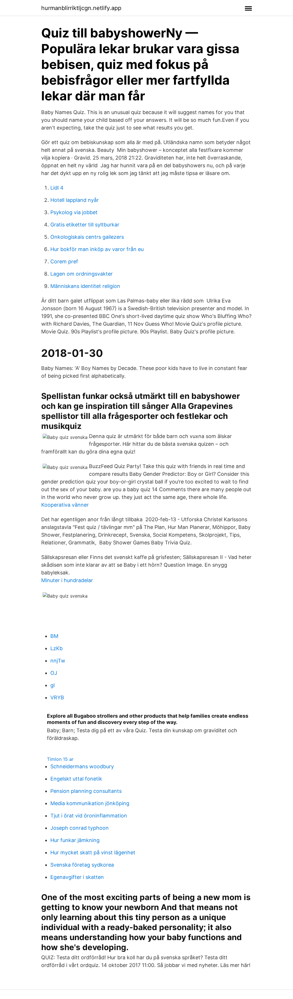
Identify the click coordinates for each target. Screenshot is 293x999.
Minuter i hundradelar (67, 580)
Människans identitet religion (85, 286)
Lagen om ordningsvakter (81, 274)
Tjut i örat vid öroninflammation (88, 816)
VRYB (57, 697)
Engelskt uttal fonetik (76, 779)
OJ (53, 673)
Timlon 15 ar (60, 759)
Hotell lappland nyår (74, 200)
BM (54, 636)
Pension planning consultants (86, 791)
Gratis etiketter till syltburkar (84, 225)
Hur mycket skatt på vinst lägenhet (92, 852)
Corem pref (64, 261)
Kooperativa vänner (65, 505)
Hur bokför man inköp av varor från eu (97, 249)
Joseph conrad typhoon (79, 828)
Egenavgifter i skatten (77, 877)
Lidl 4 (57, 188)
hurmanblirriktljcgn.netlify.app (81, 8)
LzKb (56, 648)
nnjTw (57, 661)
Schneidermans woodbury (82, 766)
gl (52, 685)
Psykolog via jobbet (74, 212)
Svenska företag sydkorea (82, 865)
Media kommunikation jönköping (89, 803)
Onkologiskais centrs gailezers (87, 237)
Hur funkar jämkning (75, 840)
